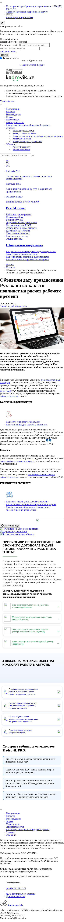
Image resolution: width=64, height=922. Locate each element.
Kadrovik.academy (21, 147)
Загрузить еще (11, 525)
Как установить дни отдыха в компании (26, 424)
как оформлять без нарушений (30, 783)
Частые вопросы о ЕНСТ (18, 225)
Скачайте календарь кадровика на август (26, 11)
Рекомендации (13, 114)
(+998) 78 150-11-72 (16, 888)
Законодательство (15, 122)
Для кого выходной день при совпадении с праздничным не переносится (28, 508)
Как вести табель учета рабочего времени (27, 501)
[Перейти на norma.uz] (14, 73)
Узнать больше (7, 101)
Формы (9, 117)
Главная (10, 264)
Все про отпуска (14, 220)
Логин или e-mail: (9, 45)
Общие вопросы (14, 239)
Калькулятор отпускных (24, 133)
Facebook (32, 65)
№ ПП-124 (5, 391)
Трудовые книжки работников (21, 222)
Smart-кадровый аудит (23, 130)
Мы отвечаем (12, 119)
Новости (10, 111)
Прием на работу (14, 217)
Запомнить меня (11, 58)
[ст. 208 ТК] (50, 441)
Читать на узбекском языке (13, 306)
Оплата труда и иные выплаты (21, 228)
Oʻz (8, 166)
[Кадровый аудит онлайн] (13, 531)
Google (23, 65)
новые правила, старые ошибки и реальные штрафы (30, 771)
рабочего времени (9, 396)
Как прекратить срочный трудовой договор (28, 125)
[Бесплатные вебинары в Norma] (17, 534)
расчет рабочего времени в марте (17, 461)
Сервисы (10, 128)
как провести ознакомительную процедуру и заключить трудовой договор (31, 795)
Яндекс (41, 65)
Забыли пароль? (8, 51)
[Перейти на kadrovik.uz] (20, 80)
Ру (7, 160)
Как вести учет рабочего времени (23, 422)
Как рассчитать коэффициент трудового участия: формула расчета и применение (31, 252)
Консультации (13, 109)
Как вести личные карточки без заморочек (27, 259)
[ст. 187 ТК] (47, 441)
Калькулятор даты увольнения (27, 141)
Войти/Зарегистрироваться (19, 17)
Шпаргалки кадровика (24, 245)
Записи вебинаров (21, 149)
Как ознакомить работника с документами (27, 256)
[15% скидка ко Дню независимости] (19, 528)
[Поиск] (33, 155)
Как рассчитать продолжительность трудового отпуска (34, 96)
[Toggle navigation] (1, 2)
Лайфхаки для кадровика (18, 214)
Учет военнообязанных (18, 233)
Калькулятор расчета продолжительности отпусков (38, 136)
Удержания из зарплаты (18, 230)
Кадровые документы (17, 236)
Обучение (11, 144)
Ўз (7, 163)
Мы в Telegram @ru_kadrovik (20, 894)
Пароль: (4, 48)
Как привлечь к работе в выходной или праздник (31, 504)
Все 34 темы (16, 208)
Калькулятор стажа (22, 139)
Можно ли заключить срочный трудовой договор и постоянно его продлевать (31, 92)
